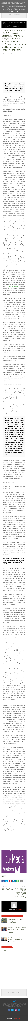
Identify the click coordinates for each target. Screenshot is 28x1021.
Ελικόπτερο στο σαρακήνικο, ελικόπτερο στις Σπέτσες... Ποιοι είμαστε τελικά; (16, 921)
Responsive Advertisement (14, 14)
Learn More (12, 11)
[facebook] (9, 1010)
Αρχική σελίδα (5, 22)
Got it (18, 11)
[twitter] (12, 1010)
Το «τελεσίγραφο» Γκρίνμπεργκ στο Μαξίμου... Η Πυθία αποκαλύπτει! (17, 938)
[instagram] (16, 1010)
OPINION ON (18, 1018)
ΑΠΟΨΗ (10, 22)
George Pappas (13, 286)
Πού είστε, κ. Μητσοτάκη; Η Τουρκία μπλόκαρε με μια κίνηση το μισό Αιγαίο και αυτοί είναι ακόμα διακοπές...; (17, 930)
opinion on (5, 53)
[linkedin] (19, 1010)
